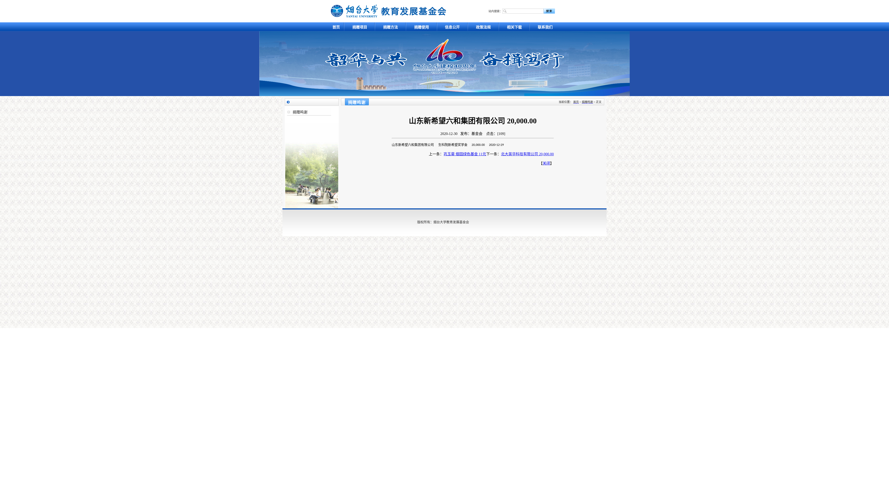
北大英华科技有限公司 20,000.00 (527, 154)
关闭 (546, 163)
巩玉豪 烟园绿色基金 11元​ (465, 154)
